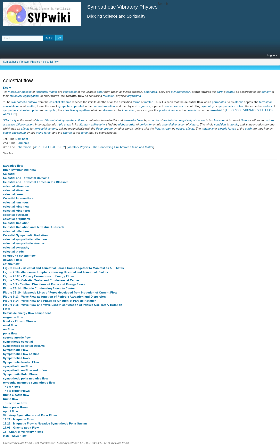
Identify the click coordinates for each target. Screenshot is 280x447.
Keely (7, 87)
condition (220, 124)
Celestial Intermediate (18, 198)
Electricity (10, 120)
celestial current (14, 194)
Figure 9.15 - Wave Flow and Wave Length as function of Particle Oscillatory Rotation (62, 304)
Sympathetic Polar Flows (20, 374)
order (155, 120)
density (266, 91)
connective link (173, 106)
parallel (79, 106)
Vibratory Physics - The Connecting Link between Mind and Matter (110, 147)
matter (53, 91)
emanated (150, 91)
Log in (271, 55)
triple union (64, 124)
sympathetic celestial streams (24, 345)
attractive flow (13, 165)
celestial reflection (16, 231)
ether (100, 91)
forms (136, 102)
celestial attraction (16, 186)
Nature (245, 120)
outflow (8, 329)
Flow (6, 308)
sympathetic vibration (17, 110)
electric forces (227, 128)
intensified (128, 110)
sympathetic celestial (18, 341)
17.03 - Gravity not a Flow (21, 427)
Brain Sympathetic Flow (19, 169)
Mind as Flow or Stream (19, 321)
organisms (134, 95)
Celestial (9, 173)
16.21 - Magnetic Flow (18, 419)
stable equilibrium (14, 132)
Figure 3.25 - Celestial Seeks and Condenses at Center (41, 280)
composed (70, 91)
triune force (43, 132)
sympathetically (181, 91)
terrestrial (42, 91)
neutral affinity (185, 128)
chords (67, 132)
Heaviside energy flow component (27, 313)
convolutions (11, 106)
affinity (25, 128)
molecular (14, 91)
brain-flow (108, 106)
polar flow (10, 333)
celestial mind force (17, 210)
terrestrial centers (45, 128)
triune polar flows (15, 407)
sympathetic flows (73, 120)
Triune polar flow (15, 403)
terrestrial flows (133, 120)
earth (220, 91)
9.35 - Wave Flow (14, 435)
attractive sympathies (76, 110)
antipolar (50, 110)
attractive (9, 124)
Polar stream (104, 128)
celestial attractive (16, 190)
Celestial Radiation (16, 223)
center (230, 91)
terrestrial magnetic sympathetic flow (29, 382)
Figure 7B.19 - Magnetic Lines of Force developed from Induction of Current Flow (60, 292)
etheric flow (11, 263)
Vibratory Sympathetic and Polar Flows (30, 415)
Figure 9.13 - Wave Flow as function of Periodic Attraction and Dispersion (54, 296)
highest (123, 124)
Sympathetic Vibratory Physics (21, 61)
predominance (168, 110)
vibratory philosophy (92, 124)
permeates (219, 102)
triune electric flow (16, 394)
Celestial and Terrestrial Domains (26, 177)
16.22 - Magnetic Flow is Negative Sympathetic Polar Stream (45, 423)
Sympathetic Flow (15, 349)
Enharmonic (23, 147)
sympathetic (65, 106)
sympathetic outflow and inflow (25, 370)
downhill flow (12, 259)
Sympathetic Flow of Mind (21, 354)
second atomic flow (17, 337)
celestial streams (60, 102)
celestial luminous (16, 202)
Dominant (21, 138)
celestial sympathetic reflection (25, 239)
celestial (192, 110)
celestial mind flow (16, 206)
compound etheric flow (19, 255)
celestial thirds (13, 251)
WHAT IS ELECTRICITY (49, 147)
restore (269, 120)
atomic (238, 102)
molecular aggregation (24, 95)
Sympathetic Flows (16, 358)
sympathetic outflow (24, 102)
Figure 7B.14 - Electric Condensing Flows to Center (39, 288)
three (39, 120)
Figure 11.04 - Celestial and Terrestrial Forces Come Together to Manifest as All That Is (63, 268)
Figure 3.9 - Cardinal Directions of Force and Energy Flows (44, 284)
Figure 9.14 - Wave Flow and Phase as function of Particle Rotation (50, 300)
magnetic (208, 128)
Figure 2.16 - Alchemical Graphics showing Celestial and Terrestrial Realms (55, 272)
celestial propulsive (17, 218)
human (97, 106)
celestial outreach (15, 214)
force (84, 132)
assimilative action (173, 124)
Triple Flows (11, 386)
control (238, 106)
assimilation (170, 120)
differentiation (24, 124)
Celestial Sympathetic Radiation (25, 235)
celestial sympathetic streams (24, 243)
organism (144, 106)
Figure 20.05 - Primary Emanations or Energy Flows (38, 276)
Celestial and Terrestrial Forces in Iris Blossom (35, 182)
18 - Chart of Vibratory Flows (23, 431)
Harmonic (22, 142)
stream (107, 110)
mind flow (10, 325)
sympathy (207, 106)
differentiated (52, 120)
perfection (146, 124)
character (219, 120)
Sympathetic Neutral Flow (21, 362)
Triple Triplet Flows (16, 390)
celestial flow (50, 61)
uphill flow (10, 411)
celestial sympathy (16, 247)
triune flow (10, 399)
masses (27, 91)
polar (35, 110)
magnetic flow (13, 317)
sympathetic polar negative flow (25, 378)
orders (267, 106)
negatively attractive (192, 120)
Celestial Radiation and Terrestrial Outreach (33, 227)
